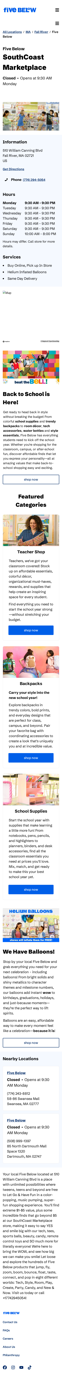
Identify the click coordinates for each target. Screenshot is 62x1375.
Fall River (41, 32)
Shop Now (31, 479)
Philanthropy (11, 1355)
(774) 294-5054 (34, 180)
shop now (31, 1043)
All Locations (12, 32)
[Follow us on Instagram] (13, 1367)
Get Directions (13, 169)
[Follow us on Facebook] (5, 1367)
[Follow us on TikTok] (30, 1367)
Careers (8, 1338)
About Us (9, 1347)
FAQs (6, 1330)
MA (28, 32)
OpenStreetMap (54, 341)
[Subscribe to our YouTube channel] (21, 1367)
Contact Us (10, 1322)
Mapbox (44, 341)
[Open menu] (57, 10)
